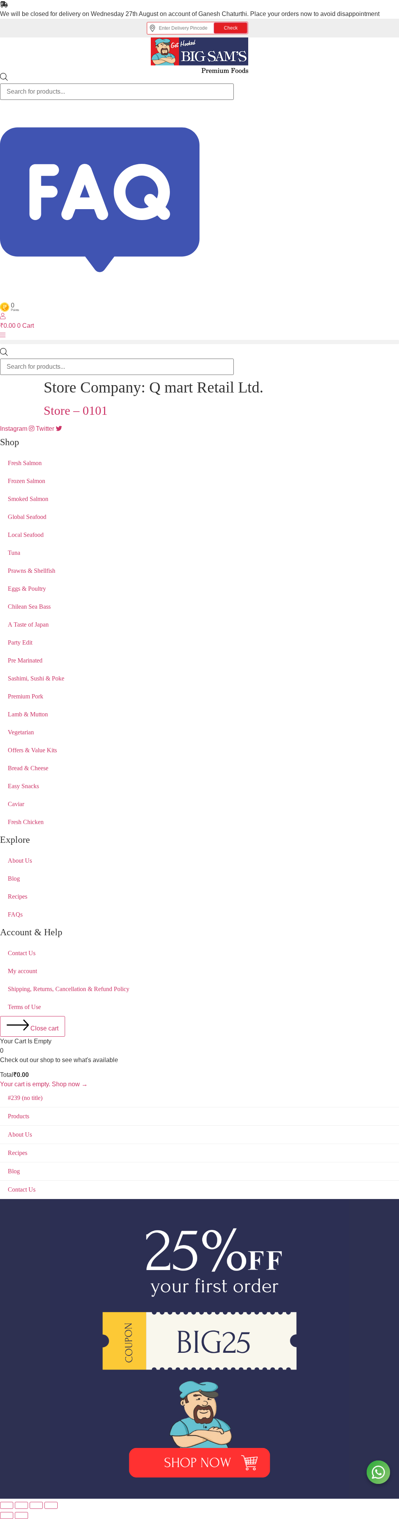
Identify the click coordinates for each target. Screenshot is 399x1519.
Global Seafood (27, 516)
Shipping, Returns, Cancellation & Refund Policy (68, 989)
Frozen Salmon (26, 481)
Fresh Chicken (26, 822)
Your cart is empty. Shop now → (44, 1084)
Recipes (17, 896)
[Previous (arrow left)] (6, 1515)
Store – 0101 (76, 410)
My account (22, 971)
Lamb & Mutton (28, 714)
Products (18, 1116)
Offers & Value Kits (32, 750)
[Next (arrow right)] (21, 1515)
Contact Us (21, 953)
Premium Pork (25, 696)
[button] (199, 342)
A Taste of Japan (28, 624)
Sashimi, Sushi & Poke (36, 678)
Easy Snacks (23, 786)
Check (236, 28)
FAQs (15, 914)
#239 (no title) (25, 1097)
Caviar (16, 804)
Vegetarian (21, 732)
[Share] (36, 1505)
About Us (20, 860)
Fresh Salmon (25, 463)
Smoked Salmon (28, 499)
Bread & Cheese (28, 768)
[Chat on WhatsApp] (378, 1472)
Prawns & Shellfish (31, 570)
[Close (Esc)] (51, 1505)
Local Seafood (26, 534)
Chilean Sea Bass (29, 606)
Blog (14, 878)
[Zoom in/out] (6, 1505)
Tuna (14, 552)
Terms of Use (24, 1007)
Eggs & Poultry (27, 588)
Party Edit (20, 642)
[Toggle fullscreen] (21, 1505)
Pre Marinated (25, 660)
